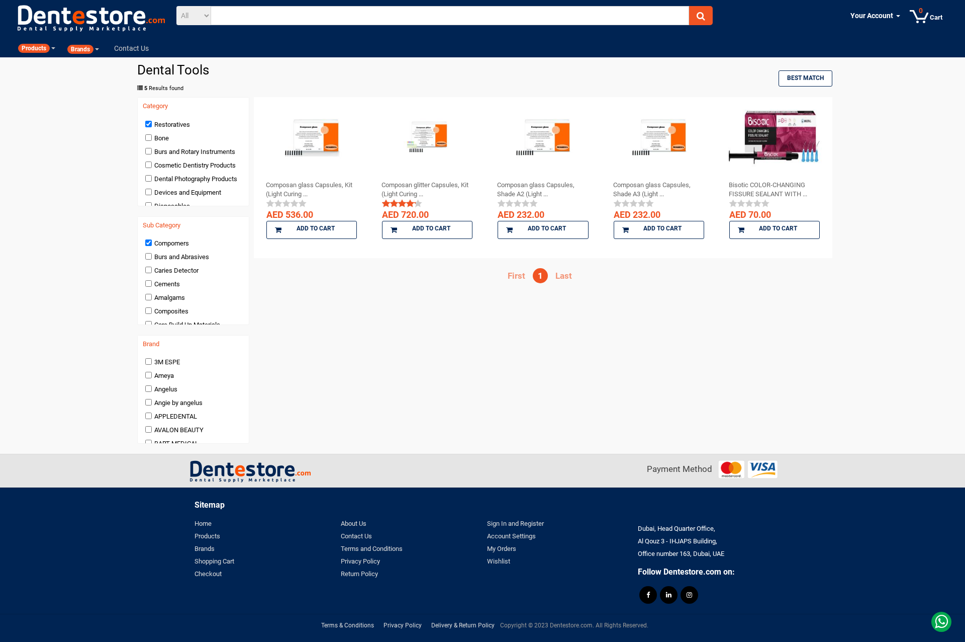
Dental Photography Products (195, 179)
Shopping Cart (214, 561)
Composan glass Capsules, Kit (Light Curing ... (309, 189)
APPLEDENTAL (175, 416)
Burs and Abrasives (181, 257)
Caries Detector (176, 270)
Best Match (805, 78)
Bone (161, 138)
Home (203, 523)
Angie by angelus (178, 403)
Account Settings (511, 536)
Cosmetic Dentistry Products (195, 165)
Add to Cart (316, 228)
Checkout (208, 574)
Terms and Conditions (372, 548)
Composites (171, 311)
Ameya (164, 375)
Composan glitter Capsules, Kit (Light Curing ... (424, 189)
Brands (205, 548)
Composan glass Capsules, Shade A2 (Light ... (535, 189)
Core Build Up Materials (187, 325)
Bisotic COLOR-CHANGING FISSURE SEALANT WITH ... (768, 189)
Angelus (165, 389)
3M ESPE (167, 362)
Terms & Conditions (347, 625)
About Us (353, 523)
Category (155, 106)
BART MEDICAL (176, 443)
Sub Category (161, 225)
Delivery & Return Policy (463, 625)
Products (207, 536)
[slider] (286, 203)
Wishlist (498, 561)
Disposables (172, 206)
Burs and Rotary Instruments (194, 151)
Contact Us (356, 536)
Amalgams (169, 297)
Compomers (171, 243)
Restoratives (172, 124)
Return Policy (359, 574)
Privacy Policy (360, 561)
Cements (167, 284)
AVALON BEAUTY (179, 430)
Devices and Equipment (187, 192)
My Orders (501, 548)
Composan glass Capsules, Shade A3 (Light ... (652, 189)
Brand (151, 344)
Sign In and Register (515, 523)
